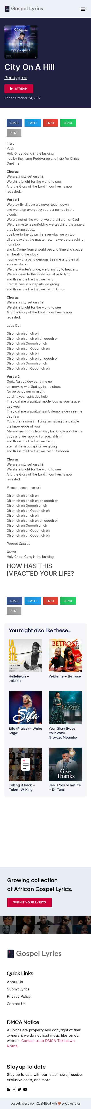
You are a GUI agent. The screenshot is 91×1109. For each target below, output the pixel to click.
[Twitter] (19, 1089)
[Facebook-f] (14, 1089)
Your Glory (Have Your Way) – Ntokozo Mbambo (63, 733)
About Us (15, 982)
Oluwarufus (73, 1103)
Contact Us (16, 1004)
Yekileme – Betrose (65, 676)
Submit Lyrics (18, 989)
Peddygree (15, 77)
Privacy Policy (19, 996)
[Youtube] (25, 1089)
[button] (82, 9)
